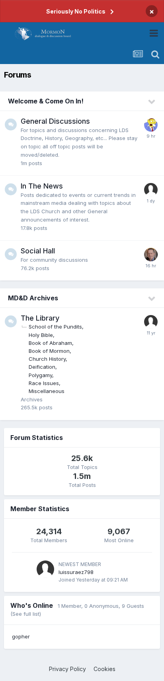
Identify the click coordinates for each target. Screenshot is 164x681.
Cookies (104, 668)
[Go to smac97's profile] (151, 125)
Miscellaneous (46, 391)
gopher (21, 636)
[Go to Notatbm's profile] (151, 190)
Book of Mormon (49, 351)
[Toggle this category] (152, 102)
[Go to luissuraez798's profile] (45, 569)
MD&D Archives (33, 298)
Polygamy (40, 375)
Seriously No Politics (75, 11)
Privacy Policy (67, 668)
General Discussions (55, 121)
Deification (42, 367)
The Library (40, 318)
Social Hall (38, 251)
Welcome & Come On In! (46, 101)
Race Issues (44, 383)
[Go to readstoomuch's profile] (151, 322)
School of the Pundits (55, 326)
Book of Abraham (50, 343)
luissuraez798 (76, 572)
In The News (42, 186)
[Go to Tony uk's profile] (151, 254)
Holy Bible (41, 335)
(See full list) (25, 614)
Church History (47, 359)
